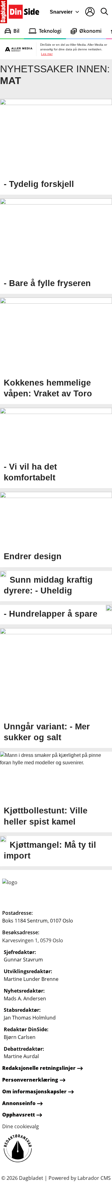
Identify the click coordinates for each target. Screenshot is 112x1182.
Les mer (47, 54)
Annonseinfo (18, 1103)
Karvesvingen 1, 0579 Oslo (32, 940)
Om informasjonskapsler (34, 1091)
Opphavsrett (18, 1114)
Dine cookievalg (20, 1126)
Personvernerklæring (30, 1079)
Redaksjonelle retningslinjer (39, 1068)
